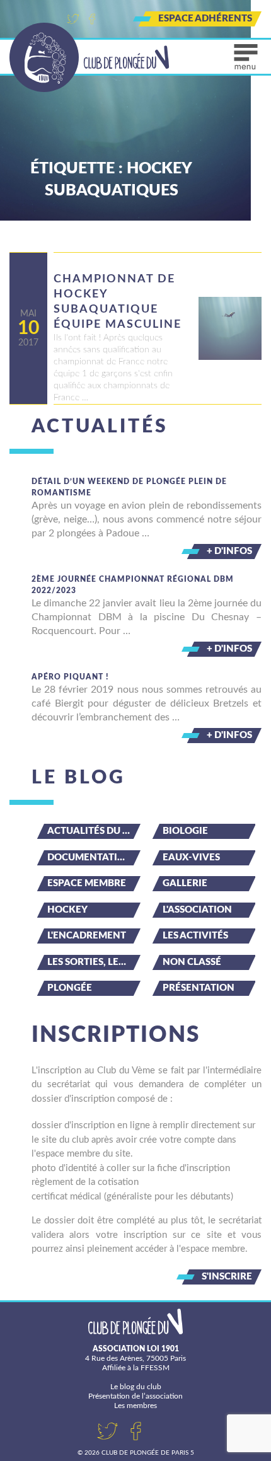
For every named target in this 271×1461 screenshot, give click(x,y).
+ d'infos (229, 551)
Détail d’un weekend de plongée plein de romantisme (129, 487)
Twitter (73, 19)
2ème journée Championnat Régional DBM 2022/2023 (133, 584)
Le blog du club (135, 1386)
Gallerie (185, 883)
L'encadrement (86, 935)
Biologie (185, 831)
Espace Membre (86, 883)
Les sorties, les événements (94, 962)
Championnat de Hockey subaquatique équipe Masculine (118, 302)
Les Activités (195, 935)
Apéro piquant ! (70, 677)
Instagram (111, 19)
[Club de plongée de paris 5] (89, 57)
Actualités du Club (94, 831)
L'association (197, 910)
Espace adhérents (205, 18)
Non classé (192, 962)
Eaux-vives (191, 857)
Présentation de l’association (135, 1396)
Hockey (67, 910)
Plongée (69, 988)
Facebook (92, 19)
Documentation (89, 857)
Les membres (135, 1405)
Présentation (198, 988)
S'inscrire (227, 1276)
